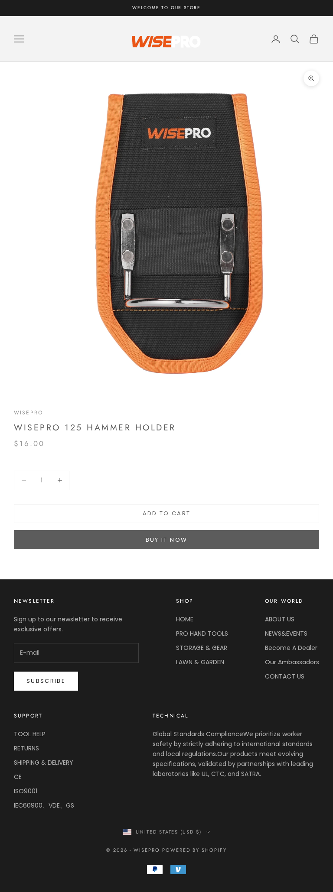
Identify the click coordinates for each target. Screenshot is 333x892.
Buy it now (166, 540)
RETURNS (26, 748)
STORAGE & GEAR (201, 647)
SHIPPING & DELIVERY (43, 762)
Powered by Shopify (194, 850)
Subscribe (45, 681)
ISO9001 (25, 791)
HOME (184, 619)
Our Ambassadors (292, 662)
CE (18, 776)
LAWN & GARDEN (200, 662)
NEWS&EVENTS (286, 633)
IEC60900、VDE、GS (44, 805)
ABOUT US (279, 619)
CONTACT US (284, 676)
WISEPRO (28, 413)
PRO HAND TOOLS (202, 633)
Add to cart (167, 513)
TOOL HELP (30, 734)
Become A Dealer (291, 647)
